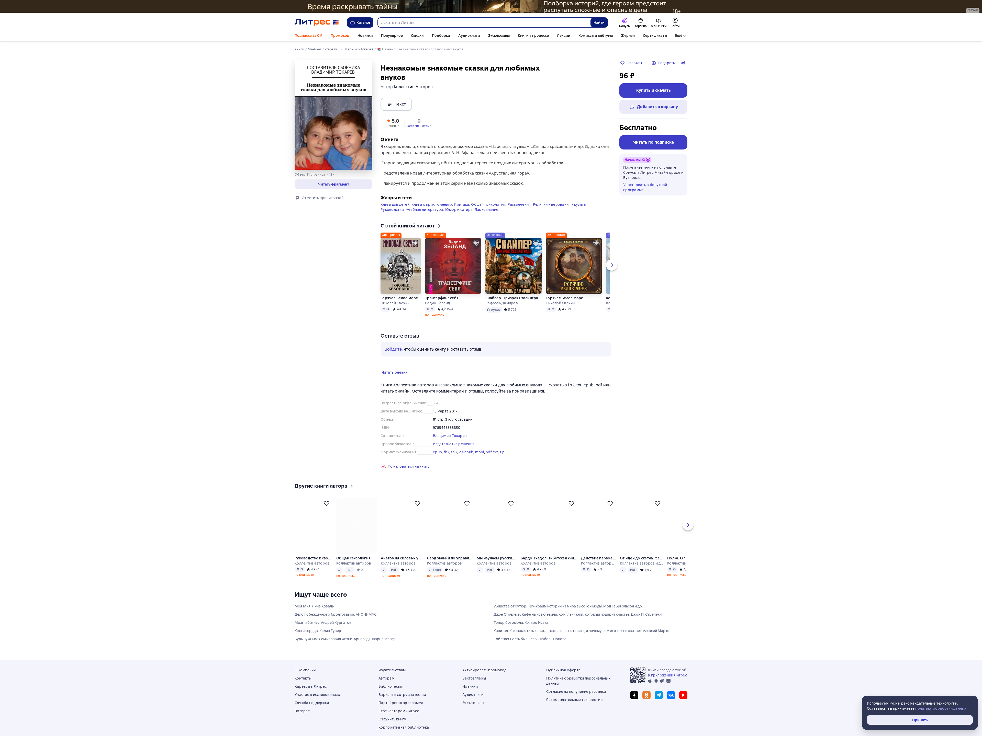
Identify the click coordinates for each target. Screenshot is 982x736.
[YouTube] (683, 703)
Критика (461, 212)
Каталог (363, 22)
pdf (489, 460)
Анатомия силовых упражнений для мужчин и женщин (402, 566)
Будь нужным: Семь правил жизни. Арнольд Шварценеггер (345, 647)
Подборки (441, 35)
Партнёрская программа (400, 711)
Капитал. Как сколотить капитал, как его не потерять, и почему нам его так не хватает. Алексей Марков (583, 639)
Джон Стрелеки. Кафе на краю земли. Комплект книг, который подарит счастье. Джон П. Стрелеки (578, 622)
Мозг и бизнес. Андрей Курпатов (323, 630)
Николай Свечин (395, 311)
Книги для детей (395, 212)
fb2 (447, 460)
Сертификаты (655, 35)
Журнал (628, 35)
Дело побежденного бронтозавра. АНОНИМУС (335, 622)
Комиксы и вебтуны (595, 35)
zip (502, 460)
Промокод (340, 35)
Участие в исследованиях (317, 702)
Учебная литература (424, 217)
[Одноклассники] (646, 703)
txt (495, 460)
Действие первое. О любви (599, 566)
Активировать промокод (484, 678)
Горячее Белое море (399, 306)
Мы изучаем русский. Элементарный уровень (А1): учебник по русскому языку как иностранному (497, 566)
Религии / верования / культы (559, 212)
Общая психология (488, 212)
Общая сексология (354, 566)
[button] (333, 184)
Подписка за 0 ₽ (308, 35)
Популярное (392, 35)
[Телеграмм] (659, 703)
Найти (599, 22)
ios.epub (466, 460)
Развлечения (519, 212)
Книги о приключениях (431, 212)
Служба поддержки (312, 711)
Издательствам (392, 678)
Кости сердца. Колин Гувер (318, 639)
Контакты (303, 686)
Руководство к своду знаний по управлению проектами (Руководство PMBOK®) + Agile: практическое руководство (313, 566)
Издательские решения (453, 452)
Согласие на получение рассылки (576, 699)
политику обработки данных (940, 708)
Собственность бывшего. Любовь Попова (530, 647)
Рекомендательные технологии (574, 708)
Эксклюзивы (499, 35)
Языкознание (486, 217)
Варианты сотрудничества (402, 702)
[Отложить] (415, 251)
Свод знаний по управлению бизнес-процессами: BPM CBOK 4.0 (450, 566)
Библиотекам (390, 694)
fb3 (454, 460)
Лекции (563, 35)
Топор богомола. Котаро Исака (521, 630)
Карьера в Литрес (311, 694)
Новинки (365, 35)
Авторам (386, 686)
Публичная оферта (563, 678)
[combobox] (484, 22)
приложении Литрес (669, 683)
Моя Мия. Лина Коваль (314, 614)
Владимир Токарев (450, 444)
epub (437, 460)
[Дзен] (634, 703)
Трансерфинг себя (442, 306)
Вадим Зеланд (437, 311)
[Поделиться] (684, 62)
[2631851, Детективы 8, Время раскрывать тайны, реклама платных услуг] (491, 6)
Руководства (392, 217)
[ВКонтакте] (671, 703)
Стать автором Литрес (398, 719)
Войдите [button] (393, 357)
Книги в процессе (533, 35)
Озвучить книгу (392, 727)
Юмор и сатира (459, 217)
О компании (305, 678)
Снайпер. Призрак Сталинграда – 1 (513, 306)
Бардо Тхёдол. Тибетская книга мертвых (549, 566)
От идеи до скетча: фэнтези (642, 566)
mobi (479, 460)
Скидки (417, 35)
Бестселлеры (474, 686)
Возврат (302, 719)
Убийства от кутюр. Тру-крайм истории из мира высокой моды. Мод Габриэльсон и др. (568, 614)
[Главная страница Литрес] (317, 22)
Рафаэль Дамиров (501, 311)
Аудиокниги (469, 35)
